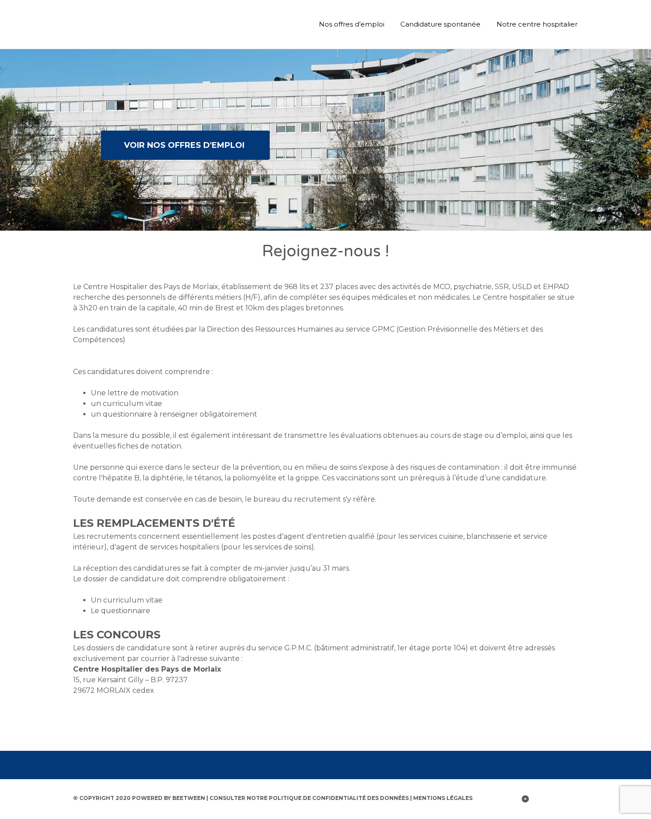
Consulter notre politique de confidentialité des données (309, 798)
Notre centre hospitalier (536, 24)
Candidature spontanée (440, 24)
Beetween (188, 798)
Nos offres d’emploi (351, 24)
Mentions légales (443, 798)
